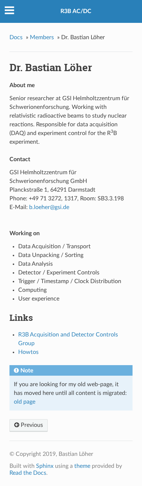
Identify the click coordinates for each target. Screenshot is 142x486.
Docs (16, 37)
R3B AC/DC (75, 11)
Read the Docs (27, 473)
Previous (31, 425)
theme (82, 466)
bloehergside (49, 207)
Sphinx (45, 466)
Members (42, 37)
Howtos (28, 352)
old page (24, 402)
